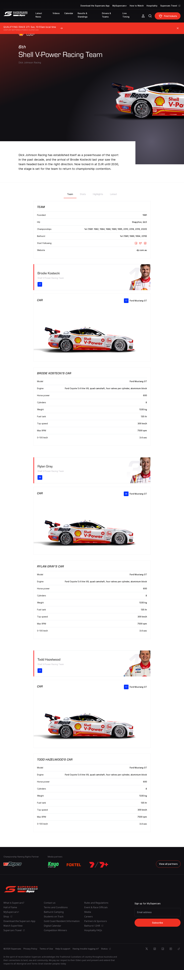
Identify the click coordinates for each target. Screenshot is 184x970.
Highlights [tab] (98, 194)
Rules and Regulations (96, 902)
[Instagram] (145, 243)
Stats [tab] (83, 194)
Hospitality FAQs (93, 930)
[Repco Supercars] (19, 17)
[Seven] (98, 865)
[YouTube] (170, 948)
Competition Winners (55, 930)
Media (87, 912)
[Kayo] (53, 865)
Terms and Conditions (56, 907)
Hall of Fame (10, 907)
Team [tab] (70, 194)
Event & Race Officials (96, 907)
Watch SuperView (13, 925)
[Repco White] (12, 864)
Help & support (62, 948)
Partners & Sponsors (95, 921)
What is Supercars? (13, 902)
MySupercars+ (119, 5)
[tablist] (92, 193)
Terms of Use (46, 948)
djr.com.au (142, 250)
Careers (88, 916)
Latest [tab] (113, 194)
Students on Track (54, 916)
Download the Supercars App (95, 5)
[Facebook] (136, 243)
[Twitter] (140, 243)
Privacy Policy (30, 948)
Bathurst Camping (54, 912)
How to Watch (137, 5)
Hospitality (151, 5)
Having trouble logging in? (86, 948)
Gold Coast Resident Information (62, 921)
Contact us (49, 902)
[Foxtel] (74, 865)
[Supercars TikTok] (179, 948)
